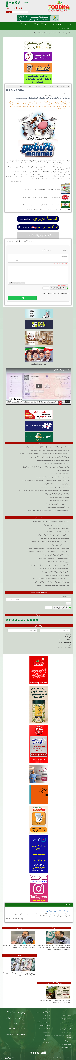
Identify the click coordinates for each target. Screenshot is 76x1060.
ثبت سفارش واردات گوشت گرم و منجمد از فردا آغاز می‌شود (53, 535)
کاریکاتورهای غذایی (66, 1048)
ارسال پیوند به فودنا (44, 1029)
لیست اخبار (68, 1025)
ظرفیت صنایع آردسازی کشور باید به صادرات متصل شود (54, 568)
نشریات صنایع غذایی (65, 1029)
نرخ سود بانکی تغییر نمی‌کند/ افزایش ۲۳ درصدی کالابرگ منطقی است (50, 582)
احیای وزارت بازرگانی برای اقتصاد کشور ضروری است (55, 572)
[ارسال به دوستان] (23, 90)
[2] (44, 250)
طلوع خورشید (67, 637)
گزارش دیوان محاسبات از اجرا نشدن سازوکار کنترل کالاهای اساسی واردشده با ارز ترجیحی (46, 480)
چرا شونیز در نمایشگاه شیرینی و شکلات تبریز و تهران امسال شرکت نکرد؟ (50, 450)
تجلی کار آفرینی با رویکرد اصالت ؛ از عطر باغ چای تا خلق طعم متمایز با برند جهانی (47, 447)
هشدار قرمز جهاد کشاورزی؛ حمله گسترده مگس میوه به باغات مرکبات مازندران (48, 552)
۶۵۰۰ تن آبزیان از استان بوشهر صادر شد (58, 507)
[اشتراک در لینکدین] (16, 90)
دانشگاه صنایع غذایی (65, 1019)
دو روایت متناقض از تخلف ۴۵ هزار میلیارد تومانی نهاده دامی (53, 460)
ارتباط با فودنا (46, 1019)
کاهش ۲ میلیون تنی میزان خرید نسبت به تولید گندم (55, 487)
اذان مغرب (68, 645)
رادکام (12, 1058)
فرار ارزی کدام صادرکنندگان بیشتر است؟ (58, 562)
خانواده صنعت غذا (66, 1044)
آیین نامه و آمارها (66, 1032)
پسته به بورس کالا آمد (63, 470)
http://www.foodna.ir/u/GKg (14, 919)
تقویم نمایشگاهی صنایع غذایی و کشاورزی (62, 1036)
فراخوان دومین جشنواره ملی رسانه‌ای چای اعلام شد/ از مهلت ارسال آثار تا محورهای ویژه (46, 467)
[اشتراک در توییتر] (19, 90)
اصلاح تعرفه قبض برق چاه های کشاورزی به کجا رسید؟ (55, 538)
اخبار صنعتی (46, 1032)
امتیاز (64, 250)
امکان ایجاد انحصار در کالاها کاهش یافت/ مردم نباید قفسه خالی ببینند (51, 579)
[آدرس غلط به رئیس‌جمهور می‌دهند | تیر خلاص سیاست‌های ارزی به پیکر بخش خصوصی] (19, 937)
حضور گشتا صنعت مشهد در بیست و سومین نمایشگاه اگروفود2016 (42, 189)
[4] (48, 250)
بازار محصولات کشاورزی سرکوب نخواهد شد (57, 532)
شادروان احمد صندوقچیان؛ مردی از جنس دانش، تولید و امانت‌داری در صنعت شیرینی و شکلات (44, 454)
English (26, 2)
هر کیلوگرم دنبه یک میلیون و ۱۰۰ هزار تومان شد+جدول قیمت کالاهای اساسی (48, 565)
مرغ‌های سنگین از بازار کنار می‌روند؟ (60, 474)
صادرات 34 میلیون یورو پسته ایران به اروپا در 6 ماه (55, 525)
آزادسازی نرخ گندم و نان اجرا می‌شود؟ (59, 501)
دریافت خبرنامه (67, 1015)
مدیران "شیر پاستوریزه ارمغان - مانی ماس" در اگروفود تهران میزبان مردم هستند (47, 210)
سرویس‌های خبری (66, 1022)
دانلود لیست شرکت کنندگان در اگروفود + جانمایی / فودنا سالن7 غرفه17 (41, 205)
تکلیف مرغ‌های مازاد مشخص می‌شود (59, 497)
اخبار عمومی (46, 1035)
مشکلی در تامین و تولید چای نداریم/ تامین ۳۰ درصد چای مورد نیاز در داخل (49, 548)
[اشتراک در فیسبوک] (21, 90)
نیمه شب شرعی (67, 648)
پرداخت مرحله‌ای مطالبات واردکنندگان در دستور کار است (54, 555)
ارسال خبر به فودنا (45, 1025)
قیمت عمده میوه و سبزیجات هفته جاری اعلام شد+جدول (54, 558)
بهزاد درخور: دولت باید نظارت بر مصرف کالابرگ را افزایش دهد (52, 477)
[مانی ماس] (38, 135)
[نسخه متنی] (9, 90)
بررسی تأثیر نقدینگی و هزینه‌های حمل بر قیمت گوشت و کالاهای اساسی (50, 457)
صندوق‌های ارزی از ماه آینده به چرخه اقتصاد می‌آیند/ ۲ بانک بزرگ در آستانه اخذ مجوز (19, 974)
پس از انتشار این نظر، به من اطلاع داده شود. (55, 293)
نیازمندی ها (68, 1041)
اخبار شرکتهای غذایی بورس (43, 1012)
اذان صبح (68, 634)
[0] (7, 241)
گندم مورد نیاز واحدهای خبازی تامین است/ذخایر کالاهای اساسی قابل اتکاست (48, 511)
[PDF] (12, 90)
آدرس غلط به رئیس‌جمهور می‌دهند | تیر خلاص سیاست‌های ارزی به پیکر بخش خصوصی (19, 946)
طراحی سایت (20, 1058)
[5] (50, 250)
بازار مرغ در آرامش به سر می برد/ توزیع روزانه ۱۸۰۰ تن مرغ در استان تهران (49, 542)
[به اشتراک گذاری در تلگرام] (7, 90)
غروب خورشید (67, 642)
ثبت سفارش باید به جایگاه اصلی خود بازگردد (57, 575)
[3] (46, 250)
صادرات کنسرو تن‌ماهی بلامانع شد (60, 545)
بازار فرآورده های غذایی (43, 1022)
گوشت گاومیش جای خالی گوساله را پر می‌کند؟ (57, 494)
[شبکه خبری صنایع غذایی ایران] (58, 5)
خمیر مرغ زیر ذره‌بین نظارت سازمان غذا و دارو (57, 464)
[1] (42, 250)
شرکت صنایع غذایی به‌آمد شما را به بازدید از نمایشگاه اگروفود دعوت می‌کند (40, 197)
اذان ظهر (69, 640)
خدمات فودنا (46, 1039)
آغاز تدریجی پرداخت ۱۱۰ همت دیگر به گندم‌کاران (56, 484)
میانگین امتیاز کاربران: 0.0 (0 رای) (25, 241)
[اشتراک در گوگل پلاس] (14, 90)
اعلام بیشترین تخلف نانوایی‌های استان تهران (57, 504)
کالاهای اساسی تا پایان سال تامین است (59, 528)
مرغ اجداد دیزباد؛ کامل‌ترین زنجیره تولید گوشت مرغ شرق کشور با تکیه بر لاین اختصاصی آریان (44, 490)
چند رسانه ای (46, 1042)
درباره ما (47, 1015)
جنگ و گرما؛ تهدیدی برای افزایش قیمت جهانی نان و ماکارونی (53, 585)
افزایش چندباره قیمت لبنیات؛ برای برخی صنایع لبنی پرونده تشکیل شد (50, 521)
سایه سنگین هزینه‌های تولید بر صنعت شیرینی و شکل (54, 33)
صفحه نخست (67, 1012)
